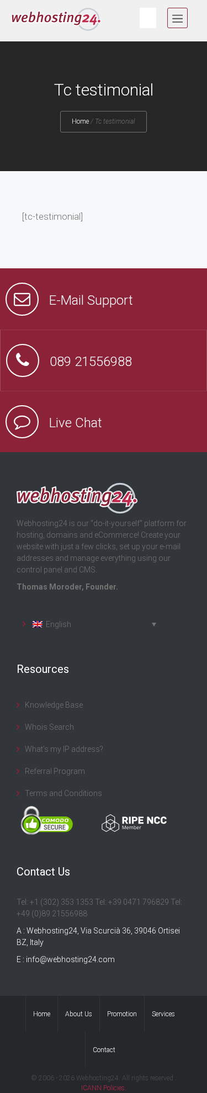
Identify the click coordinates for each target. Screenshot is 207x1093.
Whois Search (49, 727)
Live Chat (75, 423)
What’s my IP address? (64, 749)
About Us (78, 1014)
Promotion (122, 1014)
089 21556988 (91, 361)
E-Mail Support (91, 300)
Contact (104, 1050)
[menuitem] (89, 624)
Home (80, 121)
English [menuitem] (58, 624)
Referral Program (55, 771)
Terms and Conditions (63, 793)
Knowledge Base (54, 705)
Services (163, 1014)
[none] (89, 624)
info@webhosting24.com (70, 959)
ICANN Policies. (103, 1088)
